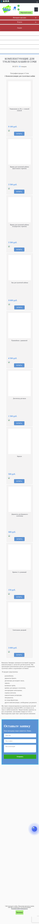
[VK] (6, 2)
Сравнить (29, 82)
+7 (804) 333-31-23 (26, 7)
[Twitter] (8, 2)
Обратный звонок (25, 12)
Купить (19, 134)
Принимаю (19, 912)
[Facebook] (2, 1)
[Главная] (7, 9)
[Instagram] (4, 2)
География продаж (16, 73)
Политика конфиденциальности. (19, 908)
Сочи (27, 73)
